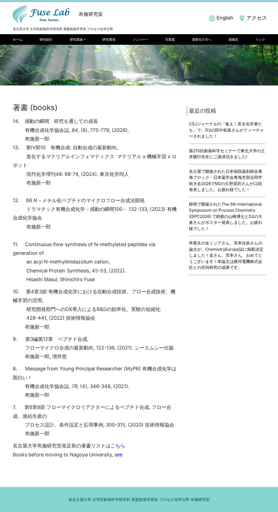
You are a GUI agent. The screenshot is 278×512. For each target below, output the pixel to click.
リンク (260, 39)
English (225, 18)
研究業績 (76, 39)
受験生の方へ (201, 39)
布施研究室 (91, 14)
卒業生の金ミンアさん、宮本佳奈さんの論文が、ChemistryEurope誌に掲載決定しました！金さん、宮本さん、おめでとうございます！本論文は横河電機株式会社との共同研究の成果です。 (226, 255)
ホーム (18, 39)
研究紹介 (46, 39)
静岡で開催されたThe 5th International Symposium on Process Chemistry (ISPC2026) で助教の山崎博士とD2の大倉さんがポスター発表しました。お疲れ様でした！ (225, 216)
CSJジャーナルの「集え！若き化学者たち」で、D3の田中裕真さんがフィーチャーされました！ (226, 130)
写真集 (170, 39)
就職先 (233, 39)
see (118, 454)
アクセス (257, 18)
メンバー (139, 39)
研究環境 (108, 39)
